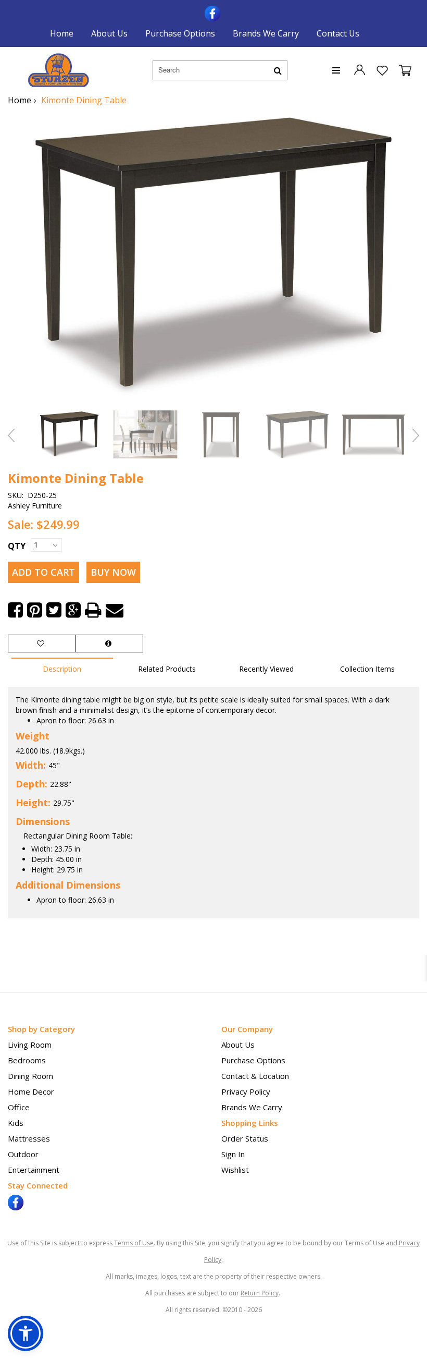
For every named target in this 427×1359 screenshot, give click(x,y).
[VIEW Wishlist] (42, 643)
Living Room (30, 1044)
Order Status (244, 1138)
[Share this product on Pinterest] (34, 610)
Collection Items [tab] (367, 669)
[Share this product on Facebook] (15, 610)
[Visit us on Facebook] (214, 12)
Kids (15, 1123)
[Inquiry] (109, 643)
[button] (359, 69)
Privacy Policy (245, 1091)
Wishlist (235, 1169)
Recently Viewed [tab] (266, 669)
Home (61, 33)
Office (19, 1107)
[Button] (278, 70)
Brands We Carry (266, 33)
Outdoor (23, 1154)
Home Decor (31, 1091)
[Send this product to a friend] (114, 610)
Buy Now (113, 572)
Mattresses (29, 1138)
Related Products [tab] (167, 669)
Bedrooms (27, 1060)
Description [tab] (62, 669)
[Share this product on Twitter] (53, 610)
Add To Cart (43, 572)
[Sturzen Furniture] (58, 70)
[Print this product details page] (93, 610)
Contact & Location (255, 1076)
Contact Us (338, 33)
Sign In (233, 1154)
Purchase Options (180, 33)
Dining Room (30, 1076)
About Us (109, 33)
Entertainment (33, 1169)
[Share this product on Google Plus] (73, 610)
